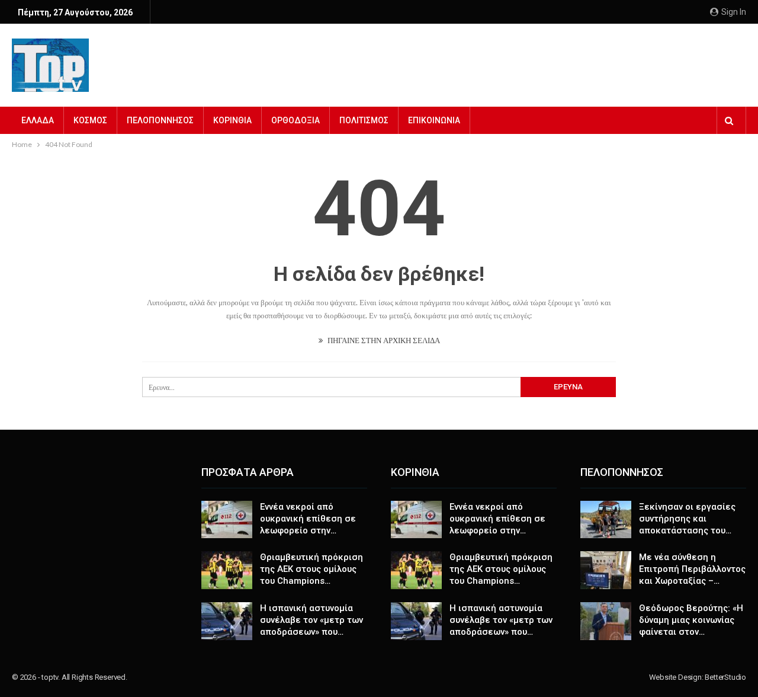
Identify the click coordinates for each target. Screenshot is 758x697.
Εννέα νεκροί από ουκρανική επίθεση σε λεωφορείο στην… (308, 518)
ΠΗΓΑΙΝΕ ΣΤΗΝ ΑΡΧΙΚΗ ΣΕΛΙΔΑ (383, 340)
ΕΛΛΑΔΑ (37, 120)
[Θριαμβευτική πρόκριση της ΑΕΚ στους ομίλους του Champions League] (226, 570)
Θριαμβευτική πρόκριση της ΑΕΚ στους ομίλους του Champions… (311, 569)
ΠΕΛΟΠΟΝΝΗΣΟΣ (160, 120)
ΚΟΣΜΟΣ (90, 120)
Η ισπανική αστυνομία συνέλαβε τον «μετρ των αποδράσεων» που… (311, 620)
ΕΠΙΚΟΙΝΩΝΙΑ (434, 120)
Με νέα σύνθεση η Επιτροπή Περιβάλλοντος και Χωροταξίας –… (692, 569)
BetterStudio (725, 677)
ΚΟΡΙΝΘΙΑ (232, 120)
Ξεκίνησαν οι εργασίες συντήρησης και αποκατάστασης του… (687, 518)
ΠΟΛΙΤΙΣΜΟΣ (363, 120)
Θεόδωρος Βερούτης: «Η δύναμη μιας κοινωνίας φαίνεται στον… (691, 620)
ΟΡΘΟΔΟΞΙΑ (295, 120)
